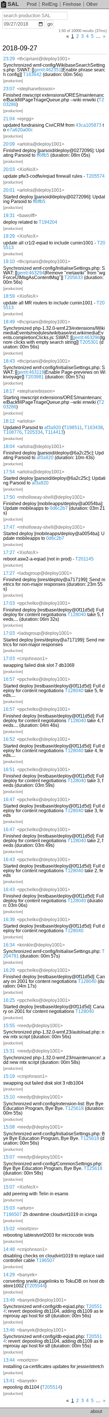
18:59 (9, 296)
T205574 (95, 176)
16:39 (9, 919)
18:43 (9, 361)
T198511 (73, 427)
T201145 (84, 558)
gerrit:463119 (30, 372)
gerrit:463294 (30, 272)
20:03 (9, 169)
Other (92, 4)
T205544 (35, 1285)
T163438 (93, 427)
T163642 (32, 74)
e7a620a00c (20, 129)
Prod (32, 4)
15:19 (9, 1076)
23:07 (9, 88)
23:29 (9, 58)
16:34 (9, 944)
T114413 (54, 432)
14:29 (9, 1274)
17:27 (9, 552)
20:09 (9, 144)
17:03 (9, 603)
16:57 (9, 679)
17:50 (9, 497)
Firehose (72, 4)
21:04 (9, 118)
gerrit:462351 (47, 69)
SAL (13, 4)
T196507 (12, 1214)
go (50, 24)
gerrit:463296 (86, 337)
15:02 (9, 1228)
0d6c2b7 (59, 508)
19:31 (9, 215)
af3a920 (52, 427)
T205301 (89, 342)
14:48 (9, 1249)
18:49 (9, 321)
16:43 (9, 859)
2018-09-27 (19, 48)
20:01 (9, 190)
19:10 (9, 261)
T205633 (73, 277)
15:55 (9, 1025)
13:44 (9, 1360)
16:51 (9, 769)
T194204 (48, 222)
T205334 (33, 432)
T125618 (74, 1108)
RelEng (50, 4)
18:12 (9, 421)
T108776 (12, 432)
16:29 (9, 970)
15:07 (9, 1157)
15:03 (9, 1207)
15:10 (9, 1097)
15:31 (9, 1050)
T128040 (76, 614)
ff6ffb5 (43, 155)
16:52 (9, 739)
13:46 (9, 1330)
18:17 (9, 391)
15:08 (9, 1127)
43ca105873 (88, 125)
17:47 (9, 527)
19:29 (9, 236)
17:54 (9, 471)
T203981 (34, 376)
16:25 (9, 1000)
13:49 (9, 1300)
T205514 (51, 1387)
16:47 (9, 799)
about (96, 1411)
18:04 (9, 446)
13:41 (9, 1380)
